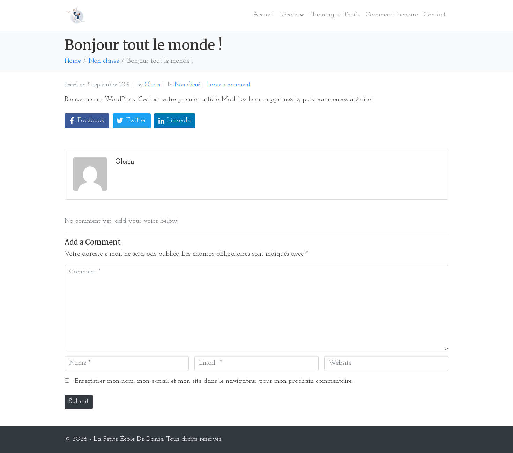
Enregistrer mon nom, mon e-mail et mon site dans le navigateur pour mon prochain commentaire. (213, 381)
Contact (434, 15)
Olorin (153, 85)
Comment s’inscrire (391, 15)
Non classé (187, 85)
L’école (288, 15)
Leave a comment (228, 85)
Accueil (263, 15)
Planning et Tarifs (334, 15)
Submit (79, 401)
